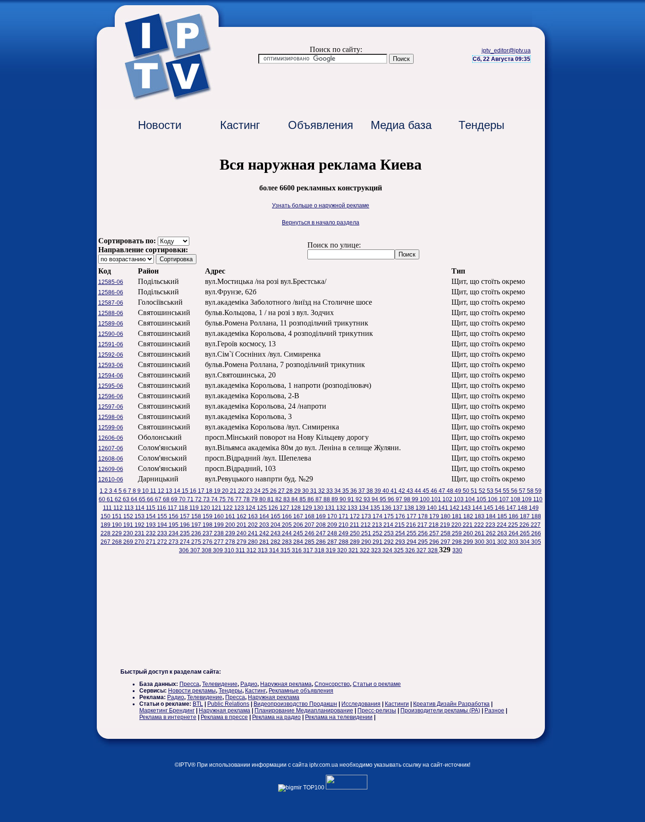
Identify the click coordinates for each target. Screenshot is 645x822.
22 (242, 491)
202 (253, 525)
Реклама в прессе (224, 717)
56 (515, 491)
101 (436, 499)
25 (266, 491)
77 (239, 499)
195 (174, 525)
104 (470, 499)
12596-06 (110, 396)
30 (306, 491)
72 (199, 499)
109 (527, 499)
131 (330, 508)
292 (389, 542)
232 (151, 533)
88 (327, 499)
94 (376, 499)
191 (129, 525)
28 (290, 491)
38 (370, 491)
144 (478, 508)
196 (185, 525)
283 (287, 542)
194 (163, 525)
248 (333, 533)
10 (146, 491)
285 (310, 542)
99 (416, 499)
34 (338, 491)
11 (154, 491)
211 (355, 525)
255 (412, 533)
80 (263, 499)
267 (106, 542)
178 (423, 516)
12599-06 (110, 427)
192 (140, 525)
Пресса (189, 684)
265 (525, 533)
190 (117, 525)
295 (423, 542)
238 (219, 533)
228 (106, 533)
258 (446, 533)
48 (451, 491)
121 (217, 508)
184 (491, 516)
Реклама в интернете (167, 717)
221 (468, 525)
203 (265, 525)
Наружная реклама (286, 684)
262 (491, 533)
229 (117, 533)
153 (140, 516)
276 (208, 542)
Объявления (320, 125)
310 (230, 550)
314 (274, 550)
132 (342, 508)
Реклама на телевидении (339, 717)
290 (367, 542)
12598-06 (110, 417)
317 (308, 550)
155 (163, 516)
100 (425, 499)
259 (457, 533)
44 (419, 491)
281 (265, 542)
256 (423, 533)
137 (398, 508)
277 (219, 542)
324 (388, 550)
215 (400, 525)
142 (455, 508)
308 (207, 550)
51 (475, 491)
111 (108, 508)
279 (242, 542)
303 (514, 542)
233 (163, 533)
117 (173, 508)
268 (117, 542)
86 (311, 499)
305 (536, 542)
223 (491, 525)
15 (186, 491)
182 (469, 516)
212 (366, 525)
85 (303, 499)
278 (231, 542)
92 (360, 499)
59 (538, 491)
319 (331, 550)
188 (536, 516)
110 (538, 499)
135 (376, 508)
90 (343, 499)
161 (231, 516)
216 (411, 525)
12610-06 (110, 479)
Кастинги (397, 704)
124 (251, 508)
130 (319, 508)
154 (151, 516)
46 (435, 491)
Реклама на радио (276, 717)
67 (159, 499)
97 (400, 499)
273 (174, 542)
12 (162, 491)
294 (412, 542)
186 (514, 516)
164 (265, 516)
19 (218, 491)
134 (364, 508)
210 (344, 525)
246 (310, 533)
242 (265, 533)
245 (299, 533)
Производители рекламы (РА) (440, 710)
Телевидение (220, 684)
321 (354, 550)
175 (389, 516)
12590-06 (110, 334)
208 (321, 525)
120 (206, 508)
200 (231, 525)
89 (335, 499)
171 (344, 516)
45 (427, 491)
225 (513, 525)
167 (299, 516)
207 (310, 525)
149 (534, 508)
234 (174, 533)
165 (276, 516)
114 (140, 508)
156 (174, 516)
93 (368, 499)
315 (286, 550)
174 (378, 516)
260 (469, 533)
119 (194, 508)
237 (208, 533)
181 (457, 516)
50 (467, 491)
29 (298, 491)
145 (489, 508)
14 (178, 491)
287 (333, 542)
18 (210, 491)
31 (314, 491)
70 (183, 499)
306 (184, 550)
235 (185, 533)
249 (344, 533)
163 (253, 516)
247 (321, 533)
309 (218, 550)
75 (223, 499)
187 (525, 516)
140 (432, 508)
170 (333, 516)
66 (151, 499)
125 (262, 508)
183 (480, 516)
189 (106, 525)
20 (226, 491)
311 (241, 550)
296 (435, 542)
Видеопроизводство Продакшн (295, 704)
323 (376, 550)
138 (410, 508)
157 (185, 516)
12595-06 (110, 386)
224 (502, 525)
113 (129, 508)
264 (514, 533)
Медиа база (401, 125)
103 (459, 499)
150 (106, 516)
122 (228, 508)
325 (399, 550)
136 (387, 508)
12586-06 (110, 292)
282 (276, 542)
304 (525, 542)
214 (389, 525)
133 (353, 508)
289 (355, 542)
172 (355, 516)
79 (255, 499)
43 (411, 491)
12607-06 (110, 448)
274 (185, 542)
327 (422, 550)
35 (346, 491)
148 (523, 508)
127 (285, 508)
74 (215, 499)
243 (276, 533)
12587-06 (110, 303)
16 (194, 491)
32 (322, 491)
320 (342, 550)
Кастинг (240, 125)
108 (516, 499)
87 (319, 499)
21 (234, 491)
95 (384, 499)
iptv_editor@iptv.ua (506, 50)
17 (202, 491)
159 (208, 516)
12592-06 (110, 354)
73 (207, 499)
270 (140, 542)
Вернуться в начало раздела (320, 222)
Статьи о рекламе (377, 684)
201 (242, 525)
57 (523, 491)
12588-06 (110, 313)
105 (482, 499)
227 (536, 525)
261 (480, 533)
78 (247, 499)
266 (536, 533)
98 (408, 499)
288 (344, 542)
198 (208, 525)
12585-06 (110, 282)
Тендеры (481, 125)
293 (401, 542)
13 (170, 491)
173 (367, 516)
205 (287, 525)
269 (129, 542)
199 (219, 525)
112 (118, 508)
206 (299, 525)
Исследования (361, 704)
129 (308, 508)
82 (279, 499)
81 (271, 499)
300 (480, 542)
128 (296, 508)
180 (446, 516)
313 (263, 550)
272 (163, 542)
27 (282, 491)
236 (197, 533)
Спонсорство (332, 684)
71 (191, 499)
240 (242, 533)
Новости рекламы (192, 690)
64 (135, 499)
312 (252, 550)
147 (512, 508)
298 (457, 542)
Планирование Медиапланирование (304, 710)
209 (333, 525)
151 (117, 516)
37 (362, 491)
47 (443, 491)
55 (507, 491)
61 (111, 499)
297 (446, 542)
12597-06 (110, 406)
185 (503, 516)
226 (525, 525)
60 (103, 499)
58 (531, 491)
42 (403, 491)
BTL (198, 704)
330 (457, 550)
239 (231, 533)
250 (355, 533)
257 (435, 533)
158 (197, 516)
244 (287, 533)
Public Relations (228, 704)
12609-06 (110, 469)
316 (297, 550)
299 (469, 542)
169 (321, 516)
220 (457, 525)
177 (412, 516)
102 (448, 499)
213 (377, 525)
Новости (159, 125)
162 (242, 516)
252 (378, 533)
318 (320, 550)
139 (421, 508)
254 (401, 533)
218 (434, 525)
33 (330, 491)
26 (274, 491)
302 (503, 542)
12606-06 (110, 438)
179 (435, 516)
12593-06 (110, 365)
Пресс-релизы (376, 710)
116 (162, 508)
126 (274, 508)
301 (491, 542)
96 (392, 499)
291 (378, 542)
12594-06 (110, 375)
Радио (248, 684)
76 (231, 499)
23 (250, 491)
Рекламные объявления (301, 690)
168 (310, 516)
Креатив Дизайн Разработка (451, 704)
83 (287, 499)
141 (444, 508)
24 (258, 491)
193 (151, 525)
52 (483, 491)
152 (129, 516)
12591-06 (110, 344)
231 (140, 533)
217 (423, 525)
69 (175, 499)
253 (389, 533)
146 (500, 508)
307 (196, 550)
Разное (494, 710)
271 (151, 542)
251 (367, 533)
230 (129, 533)
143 (466, 508)
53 (491, 491)
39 (378, 491)
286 (321, 542)
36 (354, 491)
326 (410, 550)
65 (143, 499)
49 (459, 491)
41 (394, 491)
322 (365, 550)
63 (127, 499)
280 (253, 542)
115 (151, 508)
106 (493, 499)
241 (253, 533)
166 (287, 516)
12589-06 (110, 323)
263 (503, 533)
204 (276, 525)
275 (197, 542)
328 (433, 550)
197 (197, 525)
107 (504, 499)
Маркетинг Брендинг (167, 710)
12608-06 (110, 458)
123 (240, 508)
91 (352, 499)
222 (479, 525)
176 (401, 516)
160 (219, 516)
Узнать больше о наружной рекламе (320, 205)
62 (119, 499)
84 (295, 499)
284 (299, 542)
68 (167, 499)
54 (499, 491)
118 (183, 508)
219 (445, 525)
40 (386, 491)
